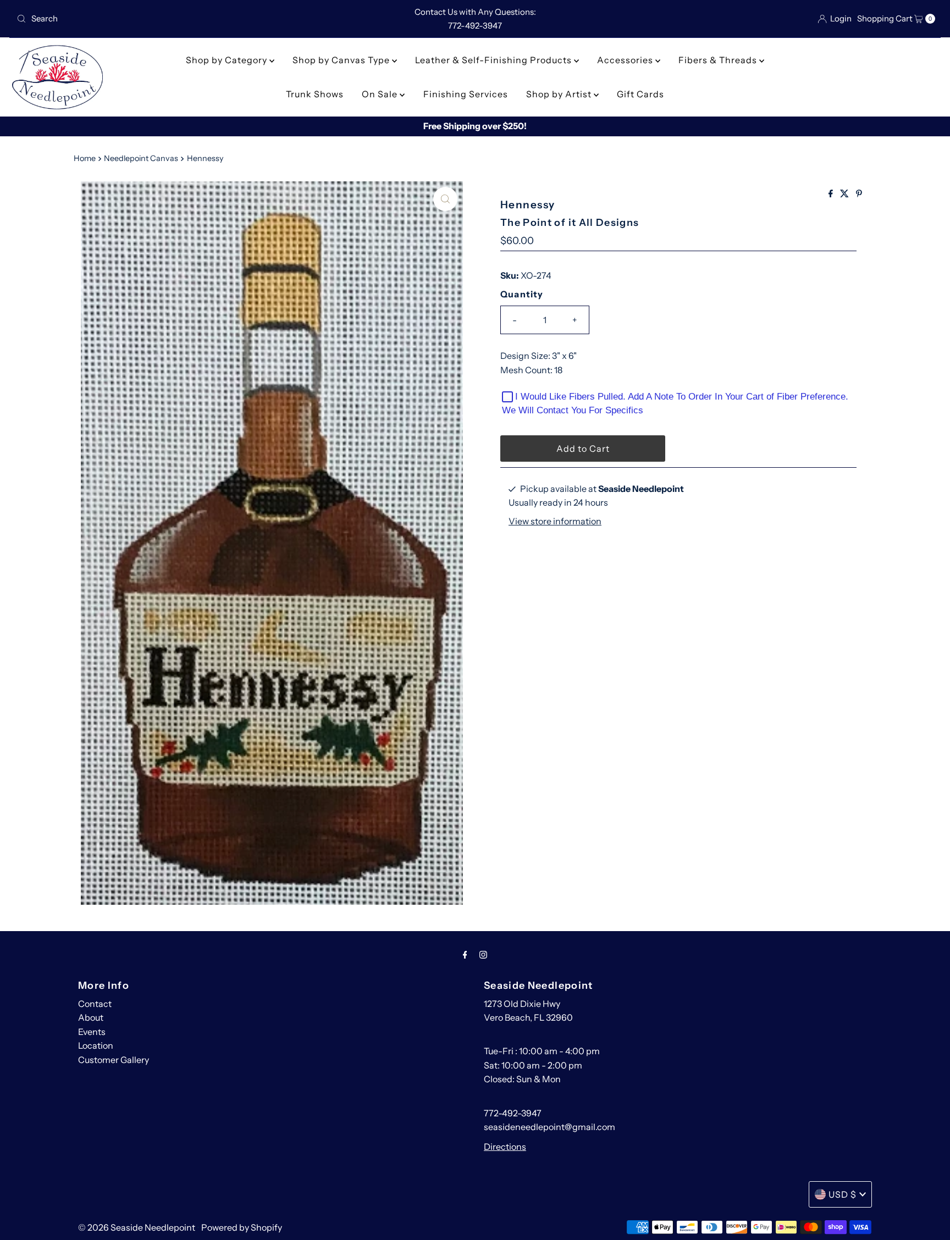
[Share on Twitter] (845, 194)
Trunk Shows (315, 93)
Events (92, 1031)
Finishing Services (465, 93)
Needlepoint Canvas (141, 158)
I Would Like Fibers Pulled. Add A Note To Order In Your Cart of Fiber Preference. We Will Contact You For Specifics (675, 403)
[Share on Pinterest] (859, 194)
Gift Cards (640, 93)
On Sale (381, 93)
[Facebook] (465, 955)
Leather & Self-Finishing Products (494, 59)
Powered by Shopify (241, 1227)
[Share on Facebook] (832, 194)
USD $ (843, 1194)
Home (85, 158)
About (90, 1017)
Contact (95, 1003)
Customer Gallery (113, 1059)
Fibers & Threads (718, 59)
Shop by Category (227, 59)
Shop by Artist (560, 93)
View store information (555, 521)
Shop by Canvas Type (342, 59)
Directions (505, 1146)
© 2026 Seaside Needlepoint (136, 1227)
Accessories (626, 59)
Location (95, 1045)
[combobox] (163, 19)
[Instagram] (483, 955)
